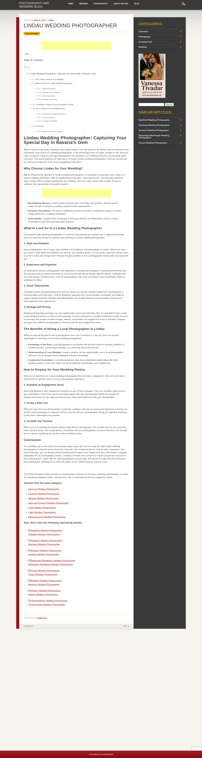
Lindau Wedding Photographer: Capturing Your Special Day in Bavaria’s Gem (63, 74)
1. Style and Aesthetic (48, 89)
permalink (42, 618)
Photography (101, 4)
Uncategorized (31, 34)
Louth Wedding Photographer (42, 507)
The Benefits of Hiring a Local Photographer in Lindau (55, 104)
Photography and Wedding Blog (34, 4)
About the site (121, 4)
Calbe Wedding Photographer (42, 512)
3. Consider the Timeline (49, 121)
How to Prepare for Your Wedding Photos (50, 108)
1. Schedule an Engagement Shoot (53, 114)
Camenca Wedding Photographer (44, 494)
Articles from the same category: (52, 131)
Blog (136, 4)
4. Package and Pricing (49, 99)
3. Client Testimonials (48, 96)
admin (51, 20)
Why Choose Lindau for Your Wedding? (50, 79)
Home (70, 4)
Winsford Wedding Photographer (43, 498)
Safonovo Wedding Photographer (43, 489)
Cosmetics (143, 31)
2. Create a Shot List (48, 117)
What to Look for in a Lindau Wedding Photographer (54, 83)
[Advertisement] (76, 48)
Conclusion (40, 126)
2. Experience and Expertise (50, 92)
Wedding (83, 4)
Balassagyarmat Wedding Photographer (47, 517)
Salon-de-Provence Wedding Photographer (48, 503)
